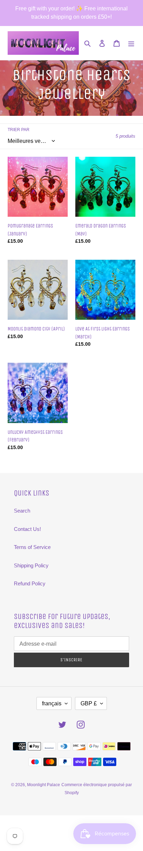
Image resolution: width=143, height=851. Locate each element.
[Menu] (131, 43)
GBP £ (89, 703)
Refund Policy (29, 583)
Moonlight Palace (43, 784)
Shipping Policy (31, 565)
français (51, 703)
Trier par (19, 129)
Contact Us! (27, 529)
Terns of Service (32, 547)
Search (22, 511)
